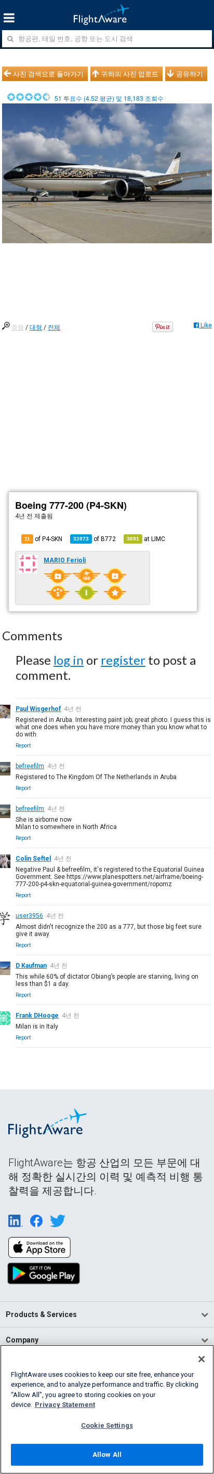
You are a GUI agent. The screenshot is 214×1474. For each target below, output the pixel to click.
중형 (17, 327)
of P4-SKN (43, 539)
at (146, 539)
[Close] (201, 1359)
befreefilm (30, 766)
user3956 (29, 915)
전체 (54, 327)
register (123, 659)
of (94, 539)
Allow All (107, 1454)
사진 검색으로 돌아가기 (48, 74)
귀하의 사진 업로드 (129, 74)
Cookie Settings (107, 1425)
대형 (36, 327)
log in (69, 659)
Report (23, 745)
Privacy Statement (65, 1405)
